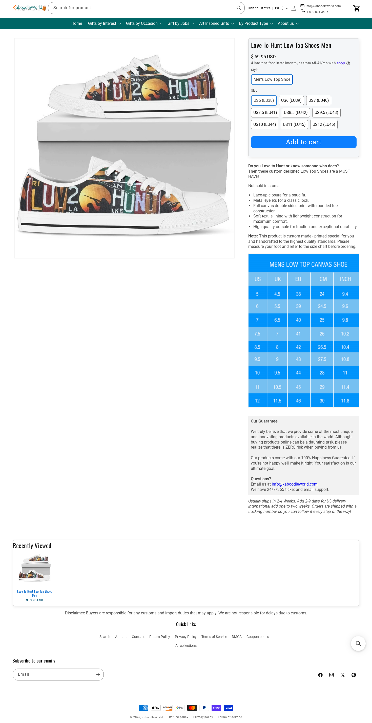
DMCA (237, 637)
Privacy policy (203, 717)
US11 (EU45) (294, 124)
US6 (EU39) (291, 100)
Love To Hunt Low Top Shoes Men (34, 593)
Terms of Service (214, 637)
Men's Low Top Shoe (272, 79)
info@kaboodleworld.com (295, 484)
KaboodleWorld (152, 717)
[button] (104, 23)
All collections (186, 646)
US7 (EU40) (318, 100)
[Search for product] (238, 7)
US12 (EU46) (324, 124)
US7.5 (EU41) (265, 112)
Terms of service (230, 717)
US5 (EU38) (264, 100)
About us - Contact (129, 637)
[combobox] (146, 8)
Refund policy (178, 717)
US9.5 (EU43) (326, 112)
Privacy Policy (186, 637)
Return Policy (159, 637)
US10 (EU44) (264, 124)
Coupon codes (257, 637)
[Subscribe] (98, 674)
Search (104, 637)
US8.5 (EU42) (296, 112)
